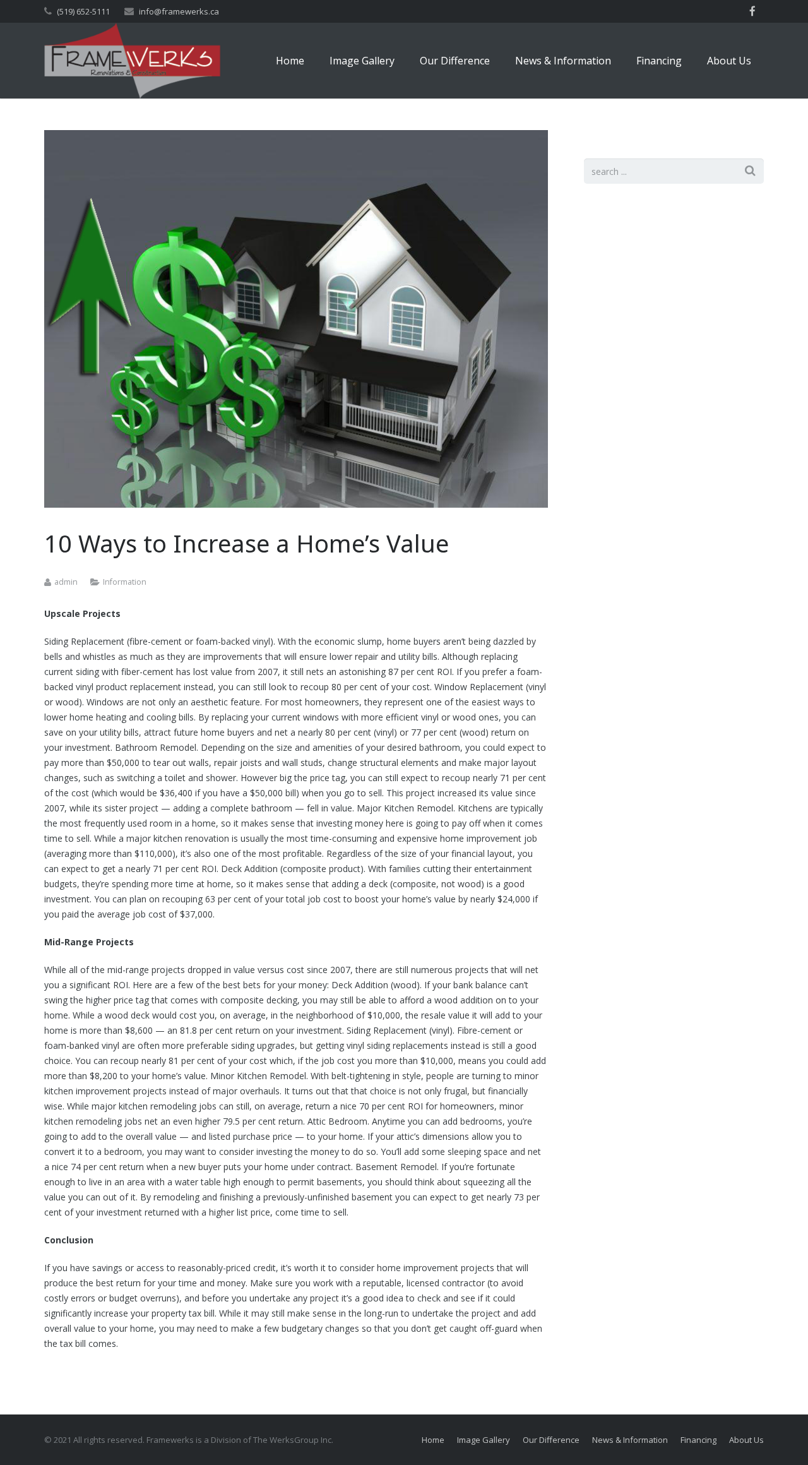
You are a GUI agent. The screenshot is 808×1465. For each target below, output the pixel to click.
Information (124, 582)
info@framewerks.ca (179, 11)
